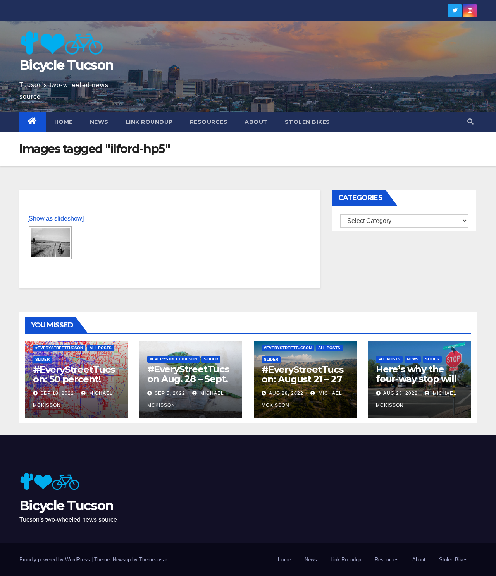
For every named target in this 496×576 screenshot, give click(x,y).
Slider (42, 359)
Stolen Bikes (307, 121)
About (256, 121)
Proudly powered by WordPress (55, 559)
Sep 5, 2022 (170, 393)
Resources (209, 121)
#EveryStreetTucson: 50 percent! (74, 374)
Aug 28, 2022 (286, 393)
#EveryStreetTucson (59, 348)
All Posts (101, 348)
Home (63, 121)
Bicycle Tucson (66, 65)
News (99, 121)
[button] (470, 121)
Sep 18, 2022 (57, 393)
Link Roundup (149, 121)
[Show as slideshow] (55, 218)
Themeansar (153, 559)
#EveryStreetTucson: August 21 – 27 (302, 374)
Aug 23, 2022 (400, 393)
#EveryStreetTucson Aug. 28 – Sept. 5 (188, 378)
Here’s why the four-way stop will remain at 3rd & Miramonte (416, 383)
